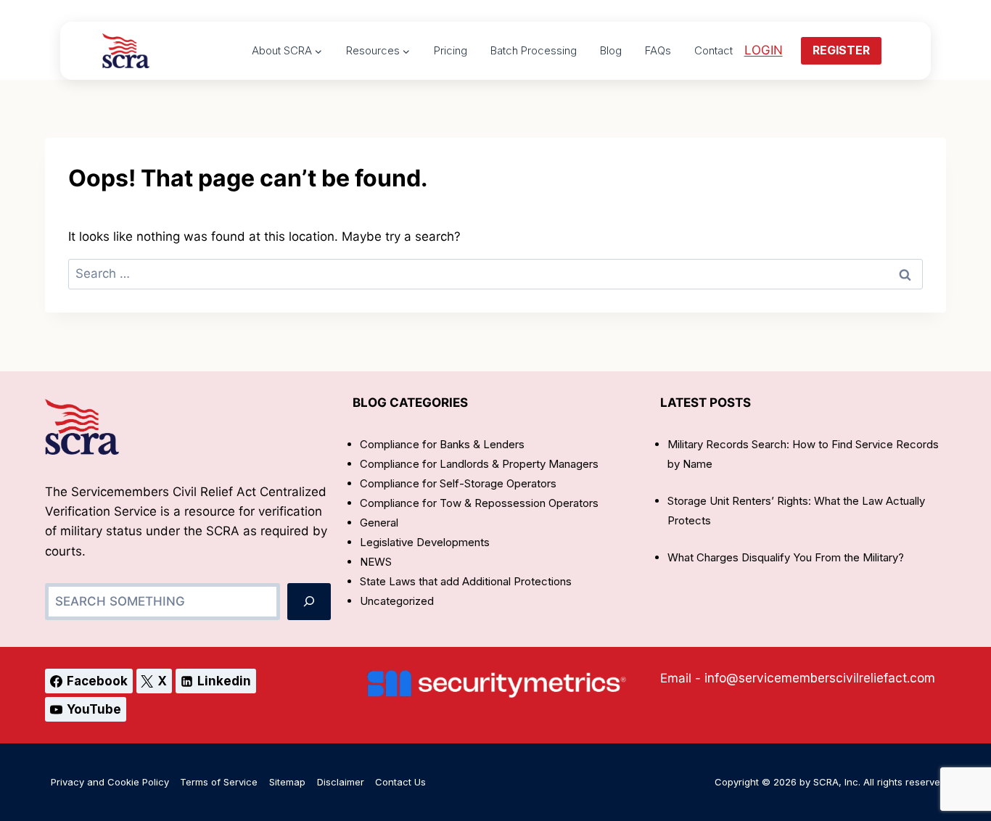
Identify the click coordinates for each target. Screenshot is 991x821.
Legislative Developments (425, 542)
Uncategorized (397, 601)
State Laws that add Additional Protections (466, 581)
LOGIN (763, 50)
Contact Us (400, 782)
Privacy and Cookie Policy (110, 782)
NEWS (376, 562)
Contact (713, 50)
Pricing (450, 50)
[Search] (309, 601)
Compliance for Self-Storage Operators (458, 483)
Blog (611, 50)
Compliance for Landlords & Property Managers (479, 464)
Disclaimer (340, 782)
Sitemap (287, 782)
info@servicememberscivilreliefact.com (819, 678)
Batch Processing (533, 50)
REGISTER (841, 50)
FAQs (658, 50)
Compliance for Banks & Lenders (442, 444)
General (379, 522)
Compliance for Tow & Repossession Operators (479, 503)
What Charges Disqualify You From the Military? (785, 557)
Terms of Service (219, 782)
